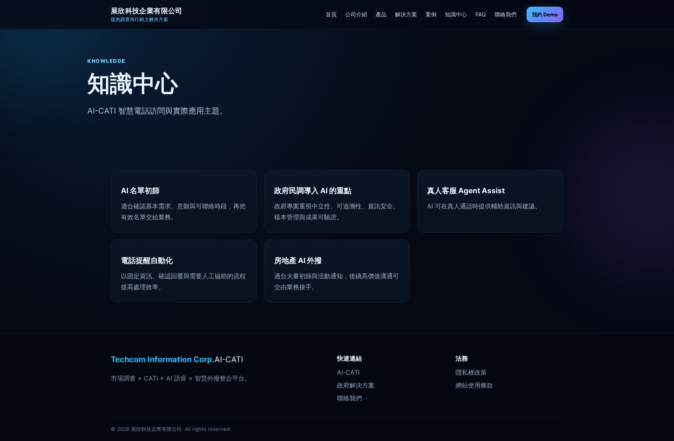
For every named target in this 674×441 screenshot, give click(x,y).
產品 (381, 14)
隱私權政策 (471, 372)
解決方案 (406, 14)
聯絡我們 (505, 14)
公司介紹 (356, 14)
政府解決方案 (355, 385)
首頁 (331, 14)
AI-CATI (348, 372)
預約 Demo (545, 14)
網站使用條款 (474, 385)
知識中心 (456, 14)
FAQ (480, 14)
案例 (431, 14)
